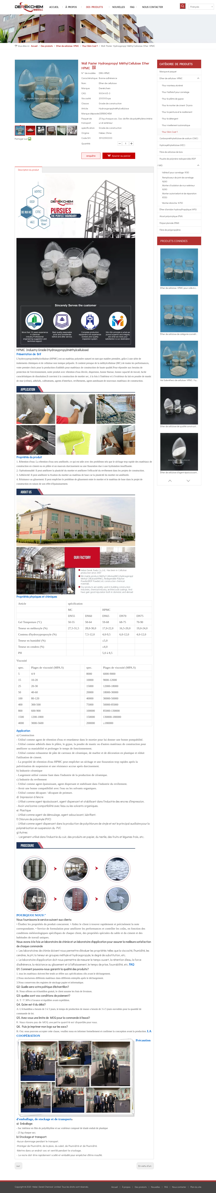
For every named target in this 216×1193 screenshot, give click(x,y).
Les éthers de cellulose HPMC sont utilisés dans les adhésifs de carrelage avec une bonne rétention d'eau (179, 472)
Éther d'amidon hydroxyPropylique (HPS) (178, 209)
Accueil (114, 1186)
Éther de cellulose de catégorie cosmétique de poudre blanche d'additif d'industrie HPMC (179, 287)
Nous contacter (179, 1186)
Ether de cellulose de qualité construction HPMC (179, 380)
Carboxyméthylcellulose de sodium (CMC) (179, 138)
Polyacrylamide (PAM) (169, 222)
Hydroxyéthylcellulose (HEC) (172, 145)
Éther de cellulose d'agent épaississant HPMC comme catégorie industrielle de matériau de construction (179, 426)
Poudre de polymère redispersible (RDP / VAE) (176, 162)
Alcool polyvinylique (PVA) (171, 216)
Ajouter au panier (121, 155)
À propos (126, 1186)
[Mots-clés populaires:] (182, 6)
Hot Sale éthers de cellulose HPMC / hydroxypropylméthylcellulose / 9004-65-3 (179, 334)
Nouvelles (155, 1186)
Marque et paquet (168, 71)
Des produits (141, 1186)
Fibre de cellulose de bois (171, 151)
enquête (91, 155)
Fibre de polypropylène (170, 229)
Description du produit (28, 169)
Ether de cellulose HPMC (171, 78)
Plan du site (195, 1186)
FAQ (166, 1186)
